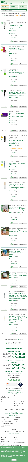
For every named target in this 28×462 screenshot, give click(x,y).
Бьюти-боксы (12, 205)
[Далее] (21, 342)
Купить (15, 41)
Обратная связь (14, 377)
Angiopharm (12, 46)
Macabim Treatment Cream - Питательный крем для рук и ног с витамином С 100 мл (17, 72)
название (8, 19)
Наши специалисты (6, 421)
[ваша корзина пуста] (25, 2)
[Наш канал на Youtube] (11, 380)
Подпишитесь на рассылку (14, 445)
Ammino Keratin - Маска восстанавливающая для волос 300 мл (18, 27)
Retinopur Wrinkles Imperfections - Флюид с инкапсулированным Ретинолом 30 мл (16, 141)
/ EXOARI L (17, 111)
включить (23, 15)
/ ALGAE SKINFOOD (19, 292)
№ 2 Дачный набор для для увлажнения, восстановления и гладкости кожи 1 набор (18, 231)
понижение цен (23, 19)
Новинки (3, 19)
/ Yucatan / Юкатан (20, 182)
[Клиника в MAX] (2, 443)
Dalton (11, 292)
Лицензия (17, 417)
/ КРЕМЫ (19, 90)
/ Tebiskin (16, 161)
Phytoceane (12, 182)
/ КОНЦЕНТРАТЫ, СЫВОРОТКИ (18, 136)
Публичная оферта (19, 442)
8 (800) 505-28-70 (8, 409)
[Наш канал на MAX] (19, 380)
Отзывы (3, 402)
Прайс (16, 419)
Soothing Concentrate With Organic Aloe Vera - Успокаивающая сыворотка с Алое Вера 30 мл (17, 187)
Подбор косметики (19, 396)
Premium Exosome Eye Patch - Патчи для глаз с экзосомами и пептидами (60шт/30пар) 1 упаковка (18, 116)
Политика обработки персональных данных (20, 403)
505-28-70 (14, 354)
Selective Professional (14, 22)
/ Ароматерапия (20, 46)
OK (14, 460)
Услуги (16, 421)
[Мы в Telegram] (14, 380)
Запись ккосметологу (16, 2)
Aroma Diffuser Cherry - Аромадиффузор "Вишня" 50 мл (17, 50)
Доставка (4, 400)
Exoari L (11, 111)
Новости (3, 437)
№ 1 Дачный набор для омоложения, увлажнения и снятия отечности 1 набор (17, 208)
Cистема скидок (19, 398)
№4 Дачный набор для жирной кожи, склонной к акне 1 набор (18, 274)
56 (22, 339)
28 (20, 339)
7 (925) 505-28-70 (19, 409)
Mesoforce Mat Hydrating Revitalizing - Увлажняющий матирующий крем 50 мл (17, 93)
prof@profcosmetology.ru (14, 373)
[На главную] (10, 3)
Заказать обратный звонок (14, 375)
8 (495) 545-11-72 (8, 431)
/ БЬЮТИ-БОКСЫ (22, 205)
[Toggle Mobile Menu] (2, 2)
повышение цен (15, 19)
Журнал (22, 6)
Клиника (13, 6)
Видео (3, 439)
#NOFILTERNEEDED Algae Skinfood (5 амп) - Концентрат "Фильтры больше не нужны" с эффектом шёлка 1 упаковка (18, 296)
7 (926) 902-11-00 (19, 431)
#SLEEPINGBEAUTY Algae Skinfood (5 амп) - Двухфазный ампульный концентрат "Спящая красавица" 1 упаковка (18, 319)
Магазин (4, 6)
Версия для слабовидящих (14, 388)
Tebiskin (11, 161)
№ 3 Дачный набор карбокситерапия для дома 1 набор (17, 253)
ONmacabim (12, 69)
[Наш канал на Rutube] (16, 380)
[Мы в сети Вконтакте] (8, 380)
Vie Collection (12, 90)
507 (19, 342)
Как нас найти (5, 441)
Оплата (16, 400)
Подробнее (23, 41)
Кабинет (19, 2)
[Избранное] (22, 3)
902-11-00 (14, 368)
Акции (16, 439)
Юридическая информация (5, 396)
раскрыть (14, 37)
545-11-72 (14, 365)
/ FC (17, 69)
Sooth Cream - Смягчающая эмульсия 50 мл (17, 163)
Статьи (16, 437)
